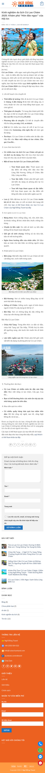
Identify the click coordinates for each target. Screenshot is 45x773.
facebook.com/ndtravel (13, 656)
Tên (6, 486)
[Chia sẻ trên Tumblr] (34, 445)
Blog (3, 602)
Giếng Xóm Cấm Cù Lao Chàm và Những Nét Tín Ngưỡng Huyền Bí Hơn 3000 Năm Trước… (24, 563)
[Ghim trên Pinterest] (30, 445)
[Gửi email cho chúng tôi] (15, 666)
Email (6, 496)
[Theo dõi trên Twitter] (11, 666)
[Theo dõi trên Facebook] (3, 666)
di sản (4, 610)
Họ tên (4, 702)
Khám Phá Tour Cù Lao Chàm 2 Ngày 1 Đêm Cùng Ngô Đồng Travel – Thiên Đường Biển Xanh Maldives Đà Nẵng (25, 573)
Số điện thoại (7, 720)
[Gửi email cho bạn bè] (26, 445)
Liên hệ (4, 679)
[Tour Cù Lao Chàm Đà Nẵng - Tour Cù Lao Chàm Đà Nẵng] (22, 4)
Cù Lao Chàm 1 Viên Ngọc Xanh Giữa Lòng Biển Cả (25, 581)
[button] (3, 3)
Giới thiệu (5, 685)
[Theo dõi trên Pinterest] (19, 666)
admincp (26, 24)
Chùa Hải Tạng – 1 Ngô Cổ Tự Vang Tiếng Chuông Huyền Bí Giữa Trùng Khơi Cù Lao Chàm (25, 554)
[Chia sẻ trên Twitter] (22, 445)
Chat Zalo (8, 661)
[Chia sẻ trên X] (18, 445)
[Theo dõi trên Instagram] (7, 666)
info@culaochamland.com (14, 651)
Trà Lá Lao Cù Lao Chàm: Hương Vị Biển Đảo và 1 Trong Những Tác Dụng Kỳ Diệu (24, 546)
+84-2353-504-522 (11, 646)
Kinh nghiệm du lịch (9, 614)
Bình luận (8, 467)
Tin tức (4, 619)
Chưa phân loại (8, 606)
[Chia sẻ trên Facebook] (14, 445)
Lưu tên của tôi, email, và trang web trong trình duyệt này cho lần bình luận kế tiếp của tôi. (21, 520)
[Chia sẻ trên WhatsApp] (10, 445)
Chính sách (6, 690)
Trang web (8, 506)
